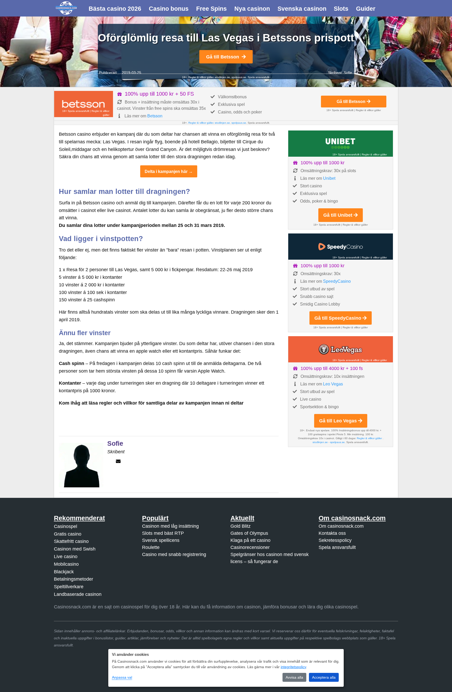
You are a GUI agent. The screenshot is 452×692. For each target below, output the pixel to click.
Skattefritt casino (71, 541)
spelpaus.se (238, 77)
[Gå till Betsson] (83, 104)
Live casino (65, 556)
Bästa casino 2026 (115, 8)
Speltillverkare (68, 586)
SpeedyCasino (337, 281)
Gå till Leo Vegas (338, 420)
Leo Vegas (333, 384)
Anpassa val (122, 677)
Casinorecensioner (250, 547)
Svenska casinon (302, 8)
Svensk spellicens (160, 540)
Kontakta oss (332, 533)
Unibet (329, 178)
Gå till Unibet (337, 215)
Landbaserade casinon (77, 594)
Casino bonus (169, 8)
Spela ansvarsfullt (337, 547)
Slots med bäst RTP (163, 533)
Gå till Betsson (222, 56)
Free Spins (211, 8)
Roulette (151, 547)
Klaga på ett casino (250, 540)
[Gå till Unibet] (340, 143)
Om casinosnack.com (341, 526)
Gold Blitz (240, 526)
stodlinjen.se (222, 77)
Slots (341, 8)
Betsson (154, 116)
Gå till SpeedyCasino (337, 318)
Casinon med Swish (74, 549)
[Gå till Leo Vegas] (340, 349)
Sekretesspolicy (335, 540)
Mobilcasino (66, 564)
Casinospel (65, 526)
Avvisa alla (294, 677)
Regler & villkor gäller (200, 77)
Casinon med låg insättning (170, 526)
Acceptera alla (324, 677)
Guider (365, 8)
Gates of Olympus (249, 533)
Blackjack (64, 571)
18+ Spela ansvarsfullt (75, 111)
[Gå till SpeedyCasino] (340, 246)
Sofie (348, 72)
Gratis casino (67, 534)
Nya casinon (252, 8)
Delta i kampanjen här (166, 171)
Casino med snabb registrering (174, 554)
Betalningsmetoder (73, 579)
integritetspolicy (293, 667)
